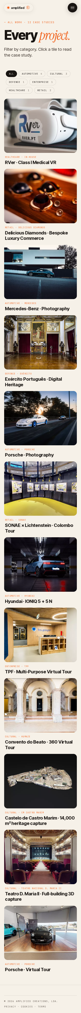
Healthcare (19, 90)
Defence (17, 82)
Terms (42, 1006)
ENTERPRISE (42, 82)
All (11, 73)
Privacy (10, 1006)
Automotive (32, 73)
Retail (44, 90)
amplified (20, 8)
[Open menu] (72, 7)
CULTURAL (58, 73)
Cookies (27, 1006)
